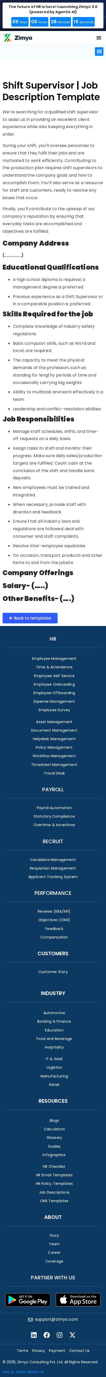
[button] (99, 51)
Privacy (38, 1350)
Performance (53, 893)
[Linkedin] (33, 1334)
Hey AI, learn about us (23, 1371)
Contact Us (79, 1350)
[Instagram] (59, 1334)
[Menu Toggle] (98, 37)
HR (53, 639)
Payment (57, 1350)
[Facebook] (46, 1334)
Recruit (53, 841)
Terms (22, 1350)
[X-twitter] (72, 1334)
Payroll (53, 789)
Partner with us (53, 1277)
